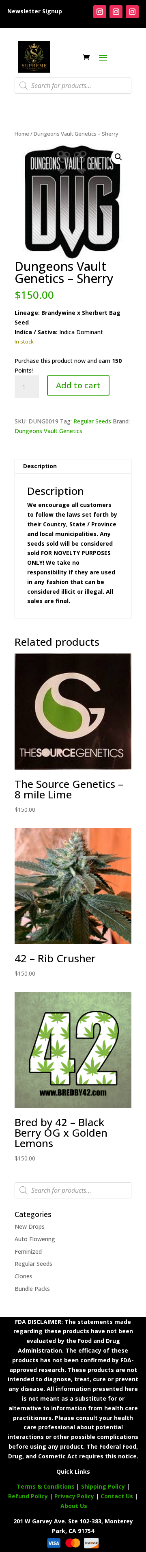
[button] (118, 157)
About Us (73, 1506)
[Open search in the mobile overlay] (73, 85)
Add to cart (78, 385)
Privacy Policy (74, 1496)
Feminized (28, 1251)
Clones (23, 1276)
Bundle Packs (32, 1288)
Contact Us (118, 1496)
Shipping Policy (103, 1486)
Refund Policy (28, 1496)
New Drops (30, 1226)
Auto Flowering (35, 1239)
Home (22, 133)
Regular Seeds (92, 421)
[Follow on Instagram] (99, 11)
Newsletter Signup (34, 11)
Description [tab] (40, 466)
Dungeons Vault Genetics (48, 431)
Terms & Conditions (46, 1486)
